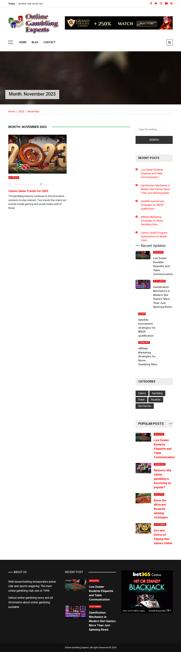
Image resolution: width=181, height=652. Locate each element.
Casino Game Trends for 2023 (28, 191)
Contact (49, 42)
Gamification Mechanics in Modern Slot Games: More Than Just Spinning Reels (155, 189)
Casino (14, 178)
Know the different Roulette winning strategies (161, 509)
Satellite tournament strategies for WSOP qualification (152, 205)
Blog (35, 42)
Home (22, 42)
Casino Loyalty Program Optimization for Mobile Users (154, 236)
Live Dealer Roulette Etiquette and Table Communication (152, 173)
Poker (142, 314)
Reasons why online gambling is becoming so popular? (162, 479)
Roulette (158, 252)
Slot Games (159, 281)
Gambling (144, 343)
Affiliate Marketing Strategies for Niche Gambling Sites (152, 221)
